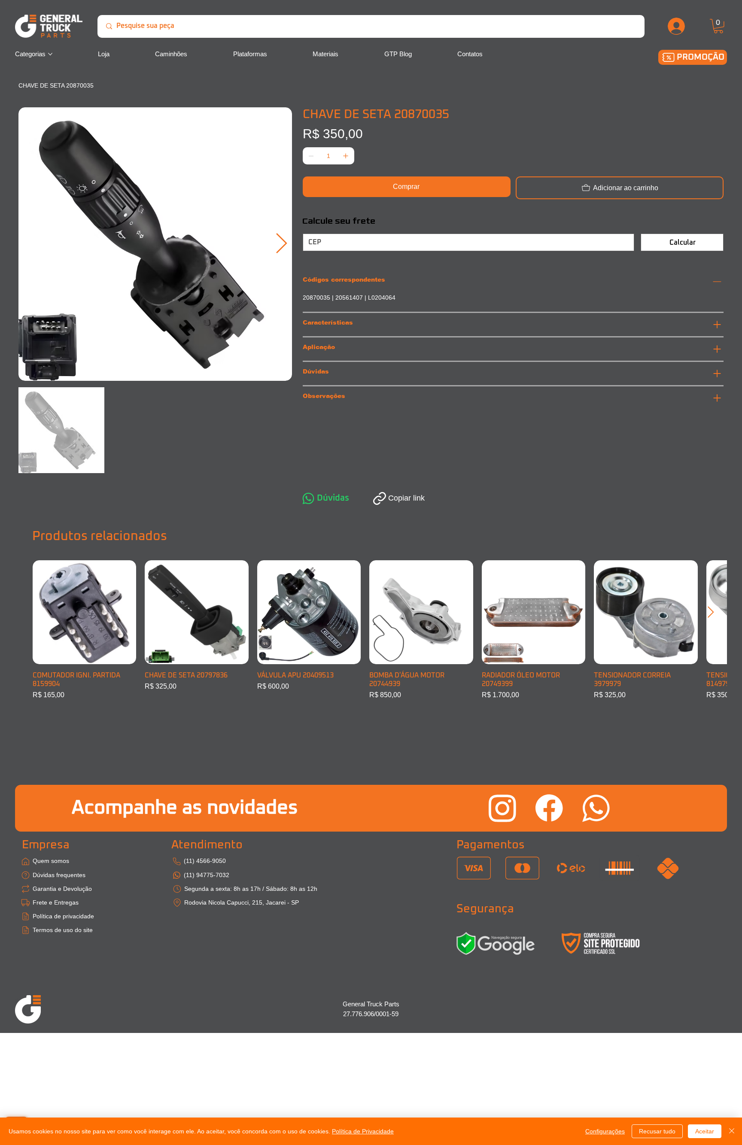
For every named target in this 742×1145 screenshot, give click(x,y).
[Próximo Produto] (711, 612)
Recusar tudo (657, 1131)
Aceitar (704, 1131)
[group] (371, 630)
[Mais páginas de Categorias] (50, 54)
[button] (718, 26)
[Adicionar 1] (345, 155)
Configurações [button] (605, 1131)
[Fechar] (732, 1131)
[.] (677, 26)
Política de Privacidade (363, 1131)
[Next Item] (281, 244)
